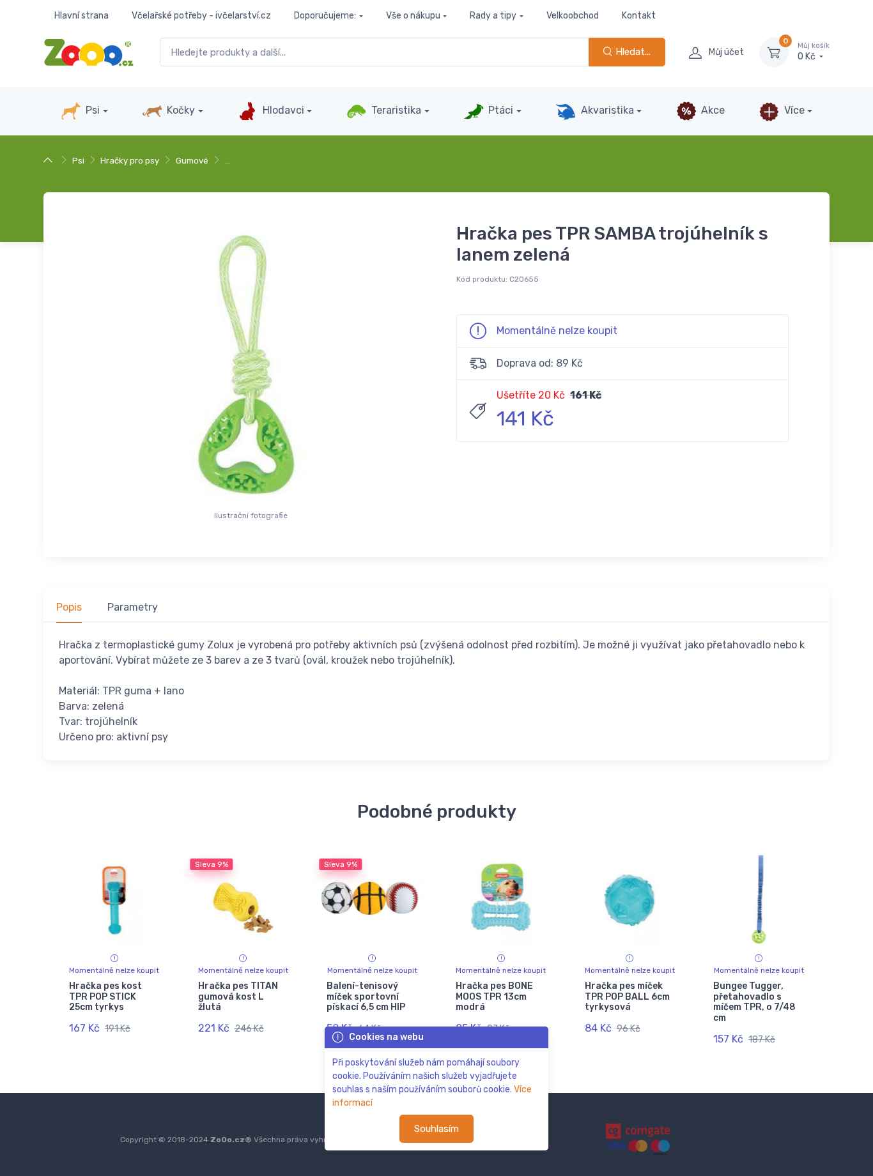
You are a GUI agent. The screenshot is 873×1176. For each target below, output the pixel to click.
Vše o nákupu (413, 15)
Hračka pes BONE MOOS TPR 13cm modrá (494, 997)
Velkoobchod (572, 15)
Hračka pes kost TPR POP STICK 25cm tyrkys (105, 997)
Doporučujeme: (325, 15)
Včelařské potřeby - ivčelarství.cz (201, 15)
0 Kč (814, 52)
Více (793, 110)
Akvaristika (606, 110)
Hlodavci (282, 110)
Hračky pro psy (129, 160)
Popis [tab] (69, 607)
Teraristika (395, 110)
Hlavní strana (81, 15)
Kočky (179, 110)
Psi (91, 110)
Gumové (192, 160)
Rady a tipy (493, 15)
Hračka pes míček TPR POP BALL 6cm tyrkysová (627, 997)
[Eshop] (49, 160)
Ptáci (499, 110)
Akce (712, 110)
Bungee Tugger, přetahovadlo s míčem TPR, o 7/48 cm (754, 1002)
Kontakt (639, 15)
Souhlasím (436, 1128)
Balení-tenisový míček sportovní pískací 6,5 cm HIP (366, 997)
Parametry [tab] (132, 607)
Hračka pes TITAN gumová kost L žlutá (238, 997)
